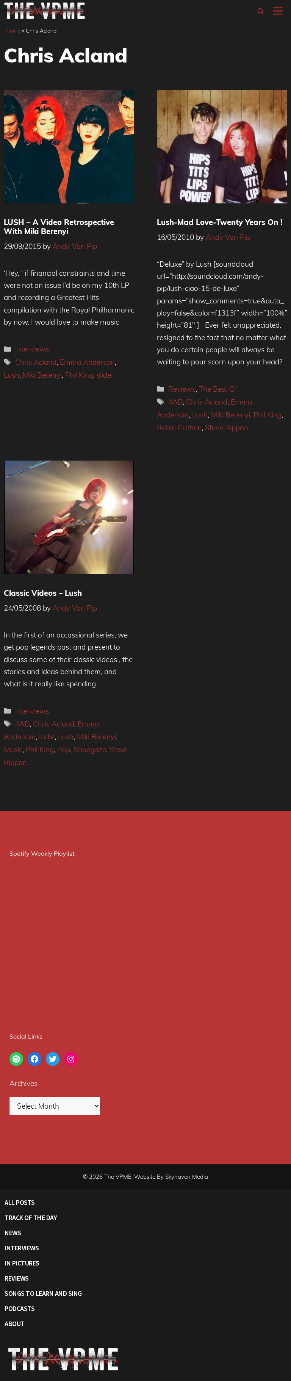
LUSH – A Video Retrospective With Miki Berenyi (59, 226)
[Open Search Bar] (260, 11)
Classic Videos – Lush (43, 593)
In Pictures (22, 1263)
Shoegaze (90, 749)
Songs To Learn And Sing (43, 1293)
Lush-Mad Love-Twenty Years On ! (219, 222)
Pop (63, 749)
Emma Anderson (87, 362)
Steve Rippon (226, 427)
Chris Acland (35, 362)
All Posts (20, 1202)
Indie (47, 736)
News (13, 1232)
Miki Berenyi (42, 375)
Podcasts (19, 1308)
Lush (11, 375)
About (15, 1323)
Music (13, 749)
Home (13, 30)
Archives (23, 1083)
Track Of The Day (31, 1217)
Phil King (79, 375)
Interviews (32, 348)
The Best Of (218, 389)
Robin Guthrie (179, 427)
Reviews (182, 389)
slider (105, 375)
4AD (175, 401)
